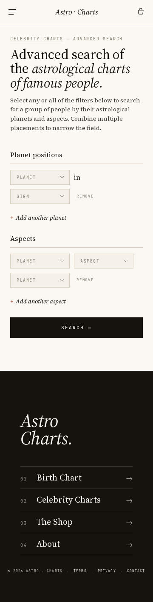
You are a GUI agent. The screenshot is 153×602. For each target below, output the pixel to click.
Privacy (107, 571)
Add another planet (38, 217)
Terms (80, 571)
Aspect (90, 261)
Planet (26, 177)
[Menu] (12, 12)
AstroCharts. (46, 429)
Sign (23, 196)
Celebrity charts (36, 39)
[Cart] (140, 12)
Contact (136, 571)
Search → (76, 328)
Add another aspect (38, 301)
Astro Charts (76, 12)
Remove (85, 196)
